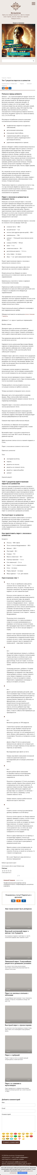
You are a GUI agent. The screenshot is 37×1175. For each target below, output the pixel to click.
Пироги (22, 83)
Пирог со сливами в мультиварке (13, 1084)
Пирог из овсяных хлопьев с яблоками (16, 994)
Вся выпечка (16, 13)
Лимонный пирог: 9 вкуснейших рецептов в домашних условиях (18, 962)
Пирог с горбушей (12, 1055)
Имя (3, 1102)
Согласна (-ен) (22, 1172)
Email (3, 1108)
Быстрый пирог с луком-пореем (18, 1025)
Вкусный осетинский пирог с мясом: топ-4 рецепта (17, 932)
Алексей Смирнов (9, 880)
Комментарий (6, 1114)
